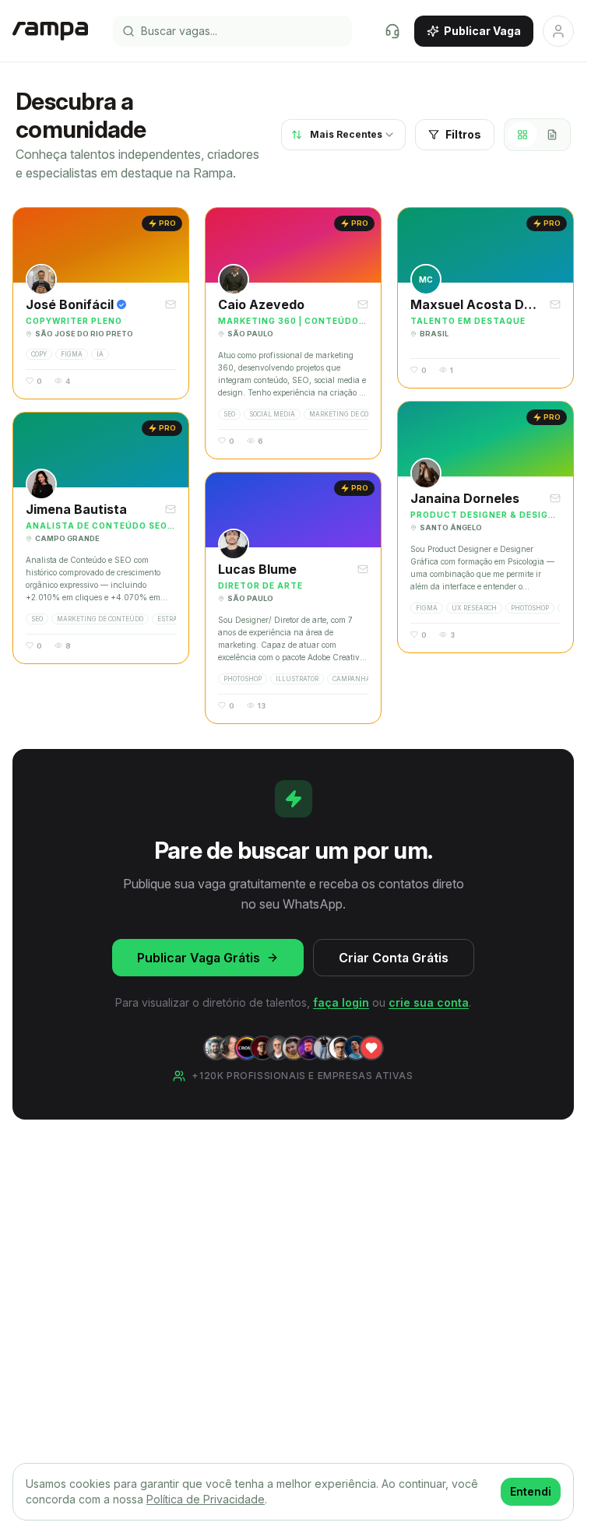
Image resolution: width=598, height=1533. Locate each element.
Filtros (463, 134)
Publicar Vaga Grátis (198, 957)
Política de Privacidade (205, 1499)
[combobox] (343, 134)
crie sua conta (429, 1002)
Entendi (530, 1491)
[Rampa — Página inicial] (50, 31)
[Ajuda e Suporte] (392, 31)
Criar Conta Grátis (393, 957)
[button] (100, 303)
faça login (341, 1002)
